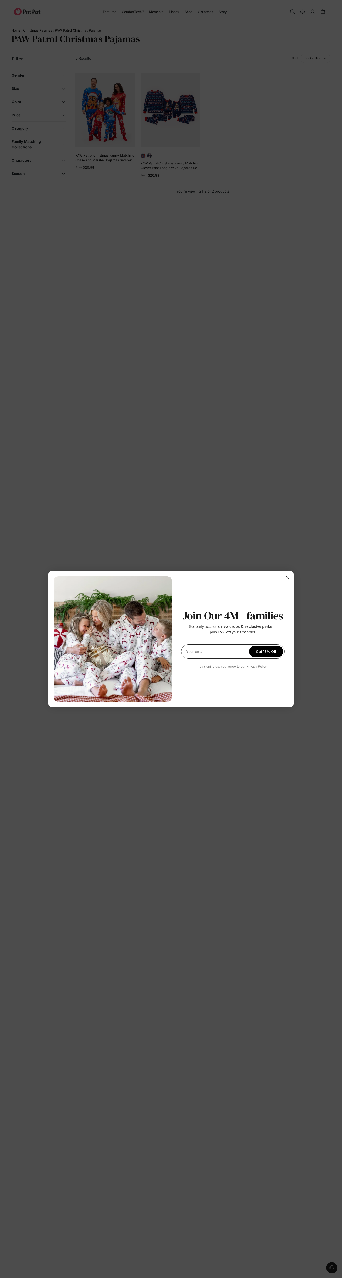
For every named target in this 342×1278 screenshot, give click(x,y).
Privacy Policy (256, 666)
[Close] (287, 577)
